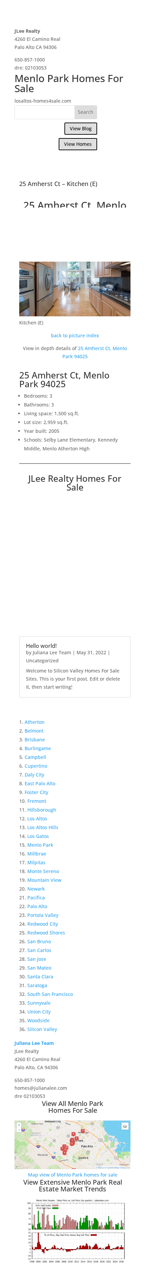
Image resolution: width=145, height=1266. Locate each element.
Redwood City (42, 924)
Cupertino (36, 766)
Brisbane (35, 739)
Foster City (36, 792)
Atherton (35, 722)
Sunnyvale (39, 1003)
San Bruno (39, 941)
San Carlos (39, 950)
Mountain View (44, 880)
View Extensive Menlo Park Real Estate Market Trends (72, 1185)
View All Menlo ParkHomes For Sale (72, 1107)
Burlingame (38, 748)
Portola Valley (42, 915)
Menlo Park (40, 845)
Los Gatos (38, 836)
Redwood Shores (46, 932)
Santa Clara (40, 976)
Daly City (34, 774)
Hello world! (41, 646)
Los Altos (37, 818)
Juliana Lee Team (52, 652)
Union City (39, 1011)
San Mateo (39, 968)
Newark (36, 889)
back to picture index (75, 335)
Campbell (35, 757)
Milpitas (36, 862)
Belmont (34, 731)
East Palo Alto (40, 783)
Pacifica (36, 897)
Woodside (38, 1020)
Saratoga (37, 985)
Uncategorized (42, 660)
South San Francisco (50, 994)
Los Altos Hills (42, 827)
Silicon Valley (42, 1029)
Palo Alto (37, 906)
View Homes (78, 144)
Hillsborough (41, 810)
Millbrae (36, 853)
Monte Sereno (43, 871)
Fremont (36, 801)
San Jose (36, 959)
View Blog (81, 128)
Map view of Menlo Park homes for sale (72, 1174)
